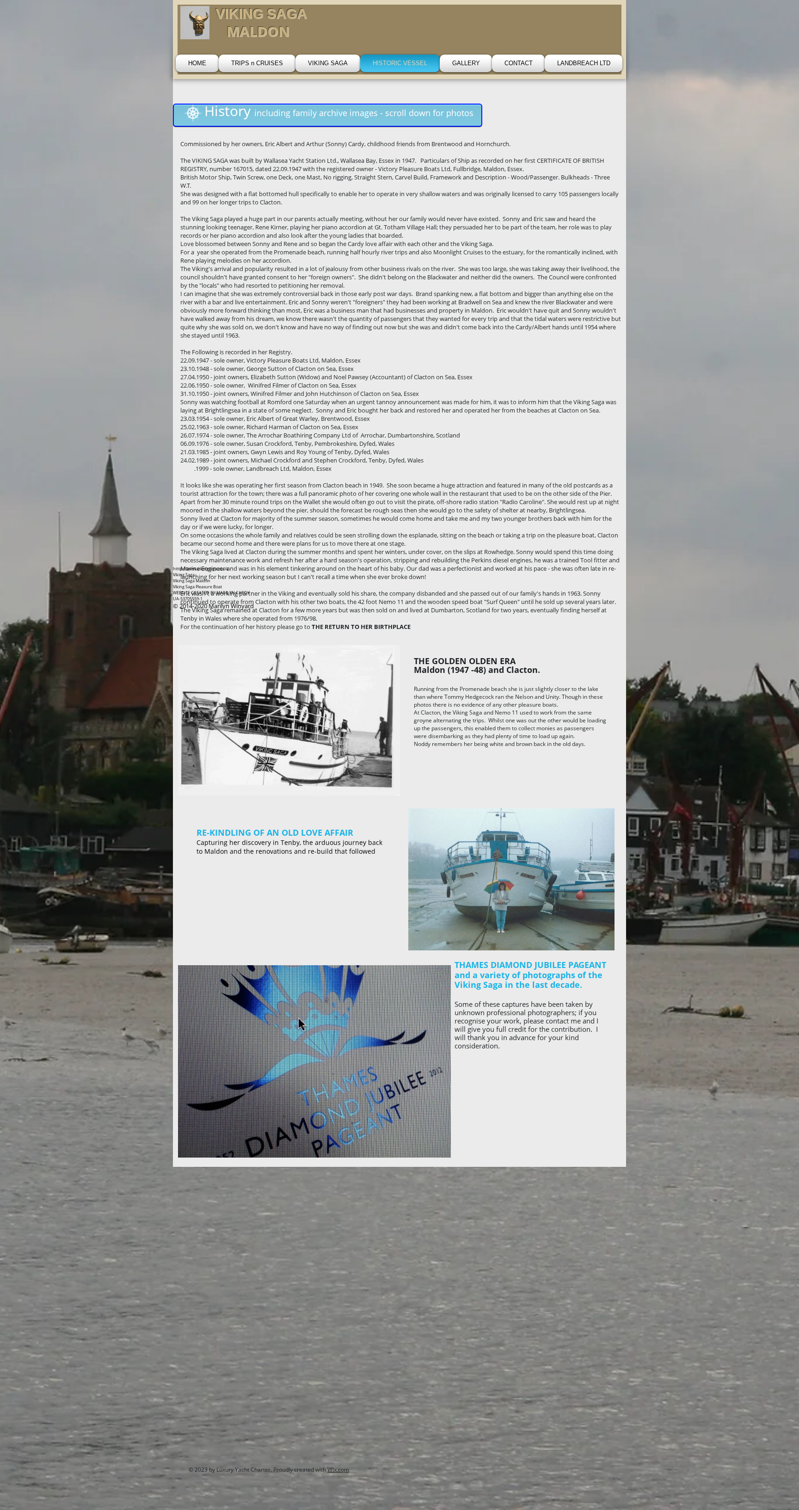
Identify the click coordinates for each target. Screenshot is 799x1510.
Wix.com (338, 1469)
